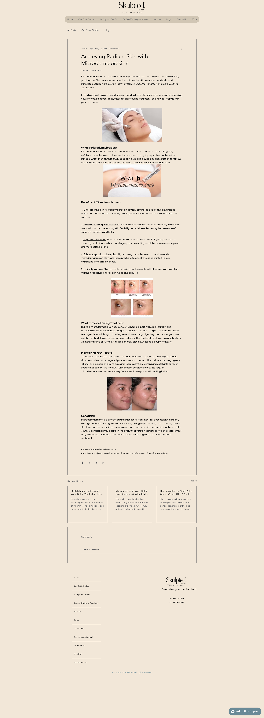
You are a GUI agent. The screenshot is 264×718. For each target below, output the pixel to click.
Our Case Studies (90, 30)
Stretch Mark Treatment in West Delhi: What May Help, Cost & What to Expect (86, 492)
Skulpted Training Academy (86, 603)
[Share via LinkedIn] (96, 462)
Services (77, 611)
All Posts (71, 30)
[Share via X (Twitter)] (89, 462)
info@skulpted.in (176, 598)
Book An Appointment (83, 637)
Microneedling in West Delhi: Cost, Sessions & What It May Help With (132, 492)
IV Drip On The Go (82, 594)
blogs (107, 30)
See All (194, 481)
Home (76, 577)
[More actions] (181, 48)
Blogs (76, 620)
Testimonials (79, 645)
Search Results (80, 662)
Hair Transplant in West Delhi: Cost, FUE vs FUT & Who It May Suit (176, 492)
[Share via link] (102, 462)
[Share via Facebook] (82, 462)
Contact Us (79, 628)
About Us (78, 654)
